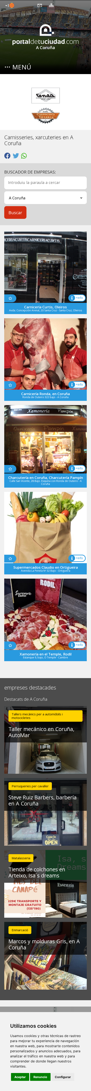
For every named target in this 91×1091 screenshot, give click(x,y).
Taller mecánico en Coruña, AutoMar (41, 732)
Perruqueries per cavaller (30, 786)
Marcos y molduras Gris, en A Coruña (44, 944)
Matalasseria (21, 858)
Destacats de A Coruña (25, 699)
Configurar (63, 1077)
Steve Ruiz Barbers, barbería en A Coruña (42, 800)
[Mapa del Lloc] (51, 5)
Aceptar (20, 1077)
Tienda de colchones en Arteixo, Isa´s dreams (36, 872)
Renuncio (40, 1077)
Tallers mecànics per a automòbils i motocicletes (37, 716)
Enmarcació (20, 930)
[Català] (9, 5)
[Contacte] (39, 5)
